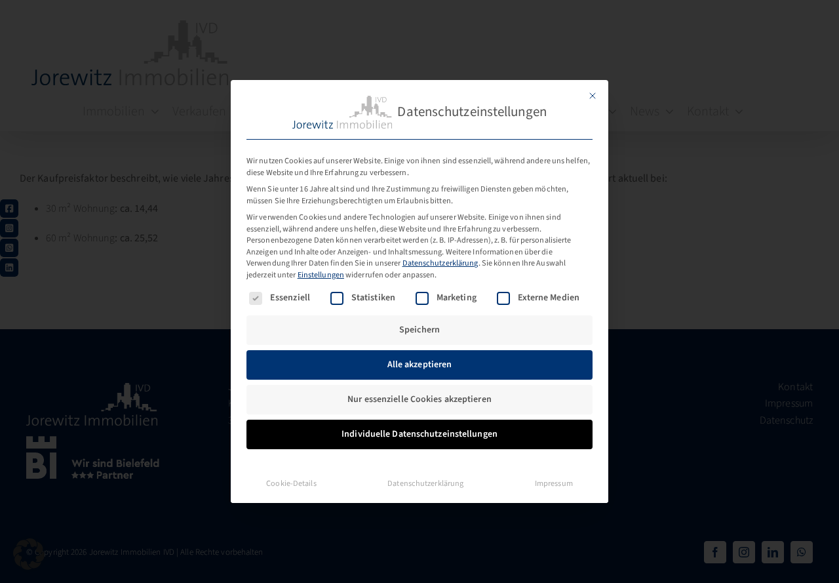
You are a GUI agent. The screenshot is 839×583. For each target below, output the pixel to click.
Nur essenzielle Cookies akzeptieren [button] (419, 399)
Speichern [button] (419, 329)
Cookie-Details (291, 483)
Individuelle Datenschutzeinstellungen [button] (419, 434)
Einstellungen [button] (321, 275)
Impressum (554, 483)
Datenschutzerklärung (440, 263)
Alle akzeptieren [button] (419, 364)
